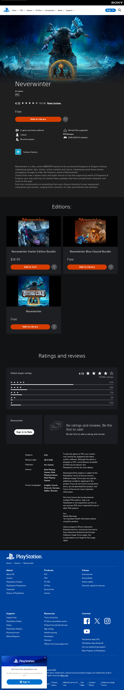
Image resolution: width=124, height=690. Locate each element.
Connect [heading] (86, 613)
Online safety (87, 581)
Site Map (82, 683)
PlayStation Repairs (14, 628)
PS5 (21, 10)
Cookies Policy (92, 683)
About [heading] (9, 570)
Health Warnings (70, 516)
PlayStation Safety (13, 621)
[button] (24, 432)
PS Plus (38, 10)
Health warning (50, 632)
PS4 (45, 578)
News (60, 10)
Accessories (49, 10)
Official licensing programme (56, 644)
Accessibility (87, 578)
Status (9, 625)
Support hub (11, 617)
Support (69, 10)
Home (8, 563)
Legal (47, 683)
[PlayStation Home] (6, 10)
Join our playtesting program (94, 647)
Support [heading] (10, 613)
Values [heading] (85, 570)
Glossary (47, 640)
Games (29, 10)
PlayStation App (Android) (92, 643)
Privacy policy (54, 683)
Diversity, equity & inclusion (93, 585)
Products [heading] (48, 570)
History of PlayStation (15, 593)
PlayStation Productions (16, 585)
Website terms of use (70, 683)
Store (14, 10)
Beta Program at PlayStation (93, 650)
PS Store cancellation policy (55, 621)
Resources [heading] (49, 613)
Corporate (10, 589)
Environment (87, 574)
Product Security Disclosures (56, 625)
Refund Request (13, 636)
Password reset (12, 632)
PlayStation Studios (14, 581)
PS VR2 (47, 581)
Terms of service (51, 617)
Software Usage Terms (108, 683)
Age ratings (49, 628)
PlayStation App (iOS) (91, 639)
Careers (9, 578)
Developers (49, 636)
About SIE (10, 574)
